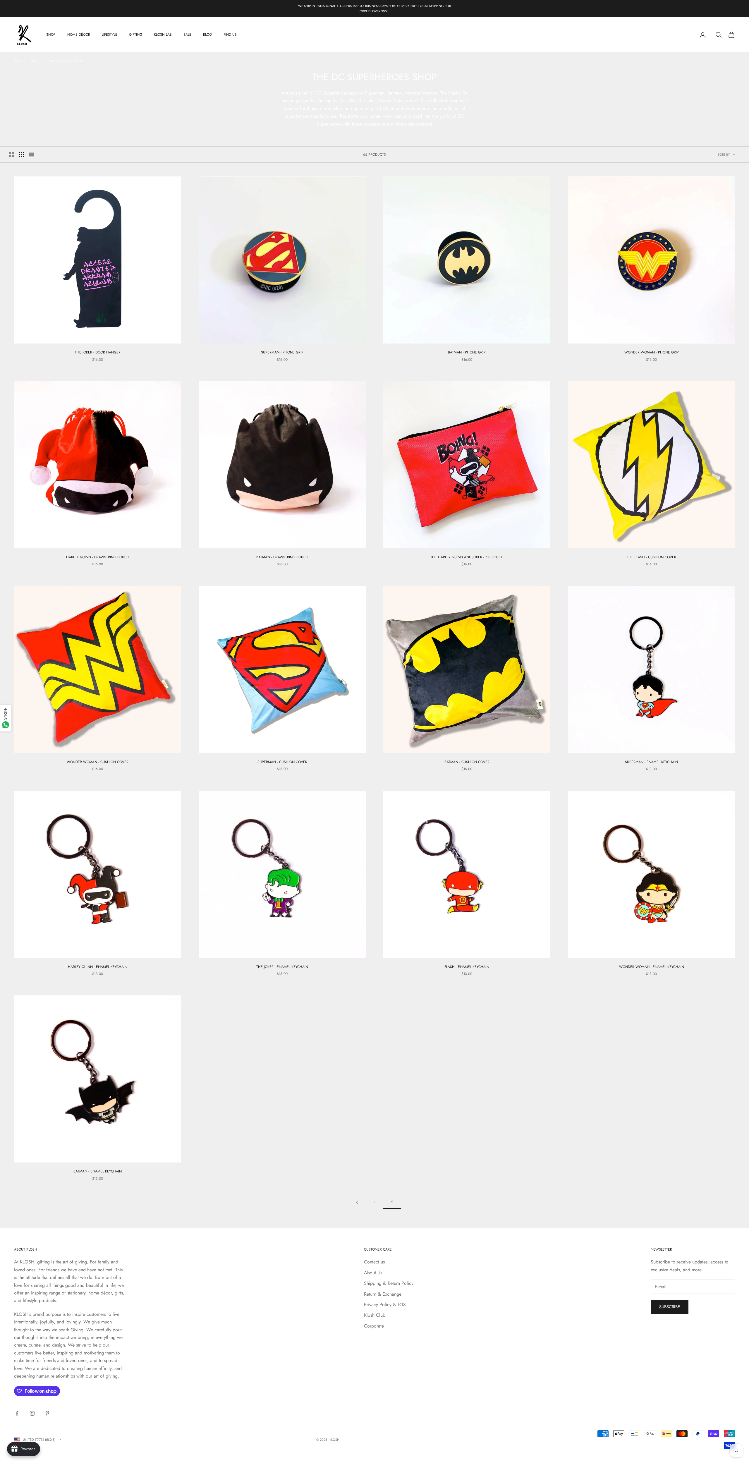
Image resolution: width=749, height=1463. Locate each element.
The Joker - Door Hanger (98, 352)
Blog (207, 34)
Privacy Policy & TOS (385, 1304)
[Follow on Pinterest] (47, 1413)
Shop (51, 34)
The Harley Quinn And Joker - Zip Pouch (467, 557)
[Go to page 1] (357, 1202)
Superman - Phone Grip (282, 352)
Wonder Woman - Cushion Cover (97, 762)
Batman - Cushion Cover (466, 762)
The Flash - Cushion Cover (651, 557)
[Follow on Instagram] (32, 1413)
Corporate (374, 1326)
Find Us (230, 34)
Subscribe (669, 1307)
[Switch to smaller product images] (21, 154)
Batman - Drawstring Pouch (282, 557)
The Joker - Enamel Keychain (282, 966)
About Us (373, 1272)
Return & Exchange (382, 1294)
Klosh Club (374, 1315)
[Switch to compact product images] (31, 154)
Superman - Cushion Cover (282, 762)
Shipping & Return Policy (388, 1283)
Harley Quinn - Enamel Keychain (97, 966)
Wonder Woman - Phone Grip (651, 352)
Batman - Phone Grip (467, 352)
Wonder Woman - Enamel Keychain (651, 966)
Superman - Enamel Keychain (651, 762)
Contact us (374, 1261)
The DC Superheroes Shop (63, 61)
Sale (187, 34)
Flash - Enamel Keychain (466, 966)
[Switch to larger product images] (11, 154)
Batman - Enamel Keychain (97, 1171)
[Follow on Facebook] (17, 1413)
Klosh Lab (163, 34)
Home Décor (78, 34)
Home (18, 61)
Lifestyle (109, 34)
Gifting (135, 34)
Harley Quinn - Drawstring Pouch (97, 557)
